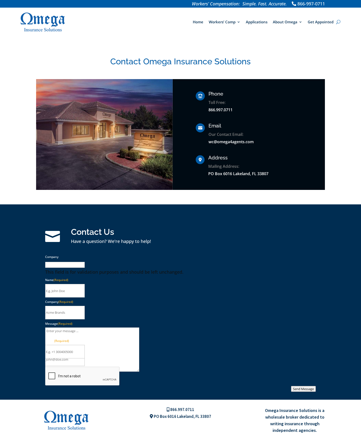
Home (198, 21)
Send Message (303, 389)
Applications (256, 21)
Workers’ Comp (222, 21)
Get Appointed (320, 21)
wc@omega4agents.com (231, 141)
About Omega (285, 21)
